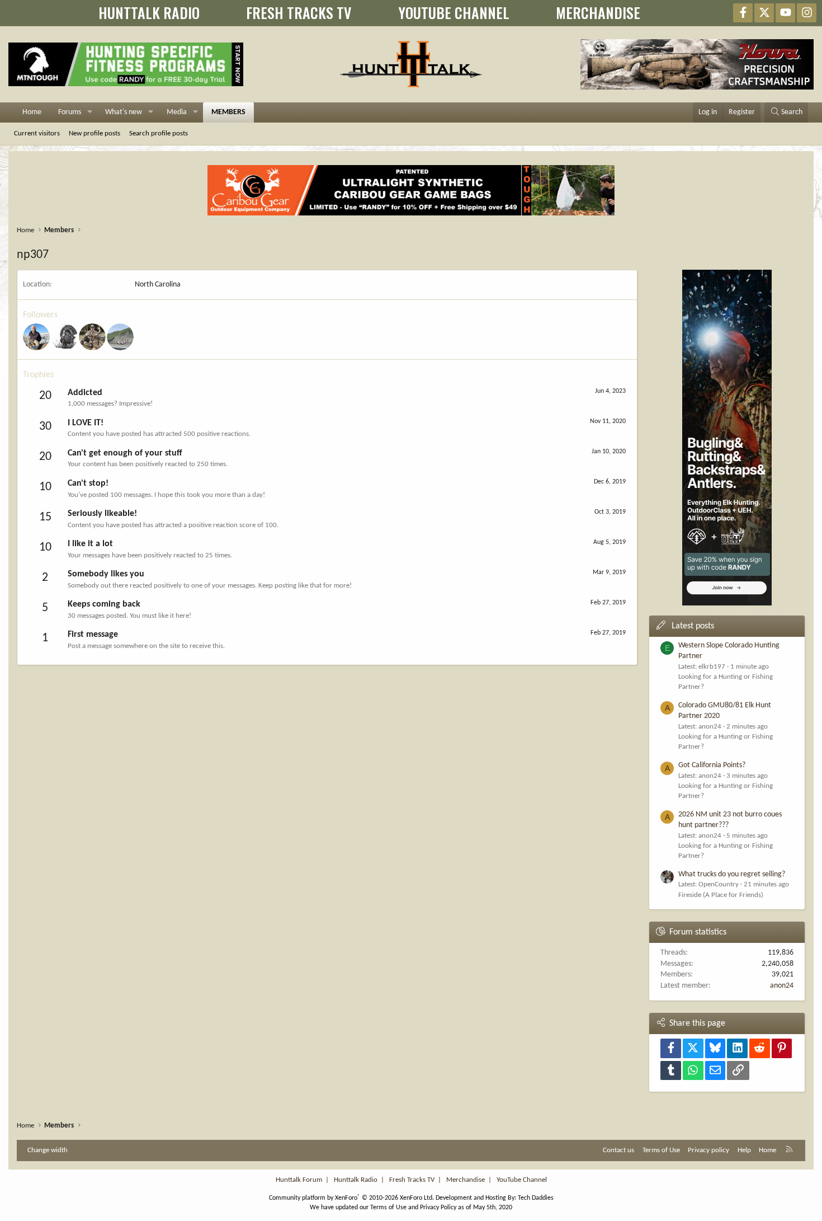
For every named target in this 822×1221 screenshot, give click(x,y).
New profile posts (94, 133)
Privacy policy (708, 1150)
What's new (123, 112)
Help (744, 1150)
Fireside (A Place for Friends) (720, 895)
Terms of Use (661, 1150)
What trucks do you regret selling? (731, 874)
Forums (69, 112)
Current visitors (37, 133)
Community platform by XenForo (351, 1198)
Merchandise (465, 1180)
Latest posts (693, 626)
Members (228, 112)
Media (177, 112)
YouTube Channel (522, 1180)
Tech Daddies (536, 1198)
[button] (89, 112)
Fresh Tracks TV (411, 1180)
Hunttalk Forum (299, 1180)
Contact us (618, 1150)
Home (31, 112)
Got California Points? (711, 765)
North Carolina (158, 284)
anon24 (781, 986)
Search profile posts (158, 133)
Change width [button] (47, 1150)
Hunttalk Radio (355, 1180)
